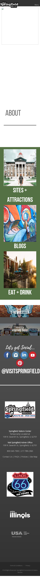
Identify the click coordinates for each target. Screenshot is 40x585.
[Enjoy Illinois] (20, 515)
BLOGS (20, 246)
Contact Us (7, 456)
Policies (24, 456)
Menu (37, 5)
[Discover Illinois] (20, 534)
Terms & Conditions (16, 565)
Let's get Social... (20, 347)
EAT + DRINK (20, 293)
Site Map (33, 456)
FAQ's (16, 456)
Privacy (28, 565)
